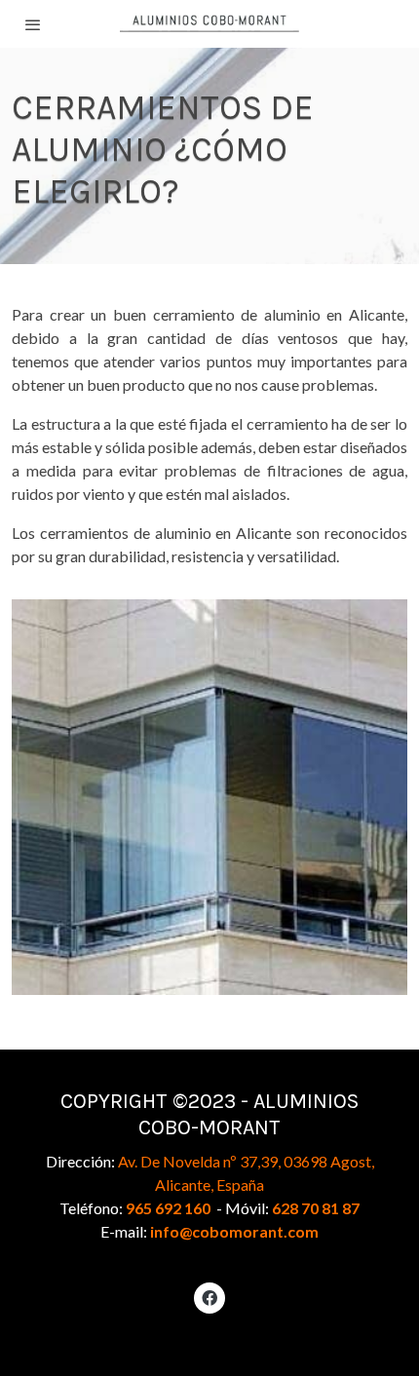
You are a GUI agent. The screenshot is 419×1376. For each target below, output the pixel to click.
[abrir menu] (33, 24)
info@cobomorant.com (234, 1231)
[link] (210, 24)
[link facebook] (209, 1297)
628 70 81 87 (316, 1208)
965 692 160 (168, 1208)
